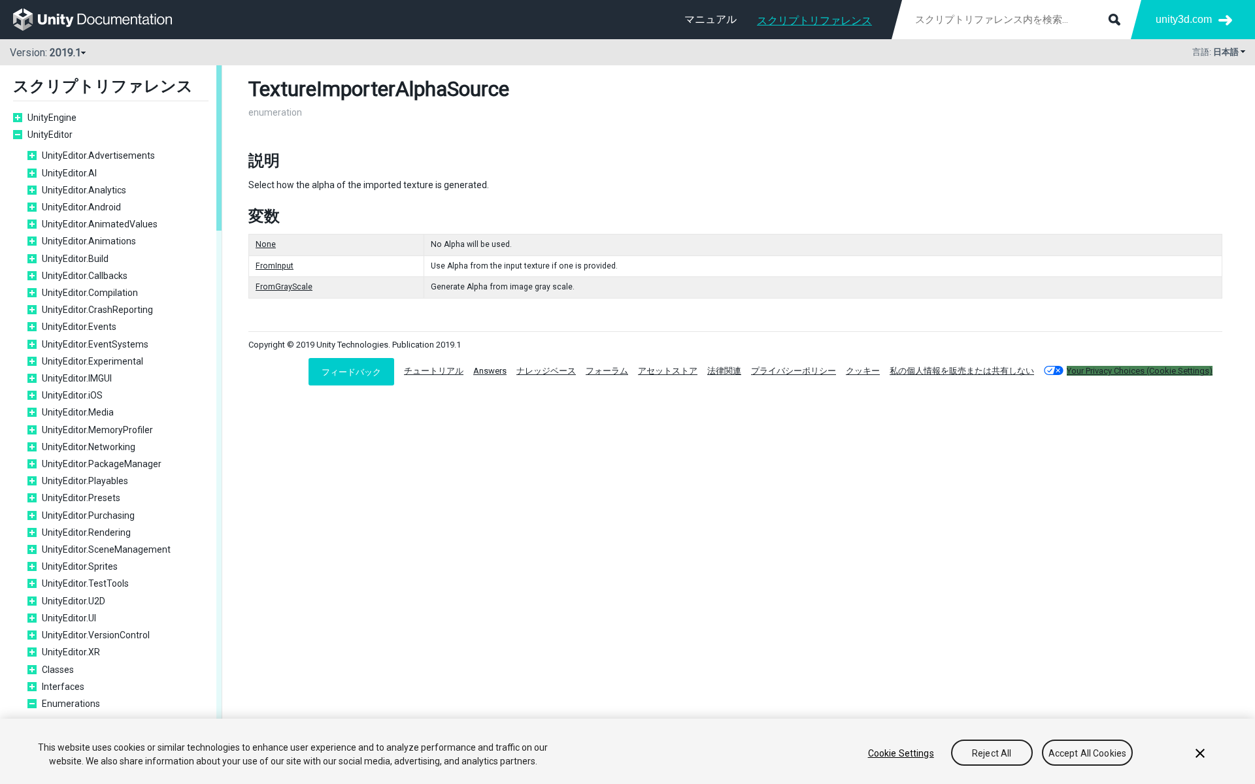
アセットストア (667, 371)
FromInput (274, 265)
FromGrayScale (284, 286)
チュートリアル (433, 371)
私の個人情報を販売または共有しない (962, 371)
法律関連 (724, 371)
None (266, 244)
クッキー (863, 371)
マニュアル (710, 19)
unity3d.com (1184, 19)
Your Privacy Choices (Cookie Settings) (1140, 371)
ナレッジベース (546, 371)
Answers (490, 371)
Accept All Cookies (1087, 753)
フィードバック (351, 372)
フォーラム (607, 371)
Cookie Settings (901, 753)
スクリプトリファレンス (814, 20)
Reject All (991, 753)
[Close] (1200, 753)
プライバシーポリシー (793, 371)
